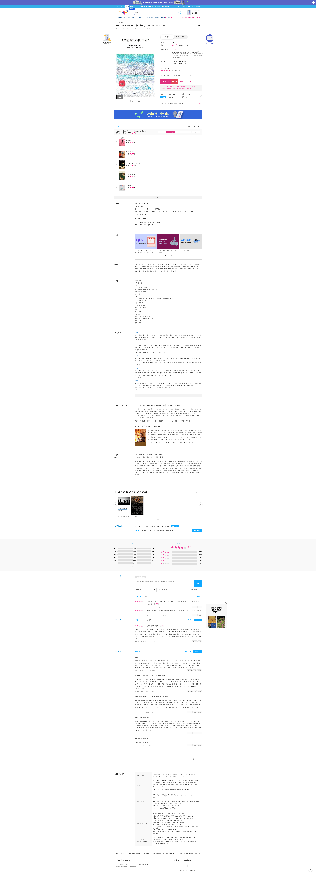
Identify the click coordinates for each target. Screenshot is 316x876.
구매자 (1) (138, 620)
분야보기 (120, 17)
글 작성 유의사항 (195, 589)
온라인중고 (148, 6)
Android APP (187, 94)
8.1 (170, 70)
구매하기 (119, 127)
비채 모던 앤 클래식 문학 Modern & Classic (156, 26)
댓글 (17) (153, 691)
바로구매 (174, 81)
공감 (200, 607)
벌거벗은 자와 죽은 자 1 (124, 516)
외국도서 (136, 6)
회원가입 (183, 6)
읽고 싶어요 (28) (146, 530)
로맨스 (189, 17)
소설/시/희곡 (143, 222)
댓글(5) (154, 641)
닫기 (313, 2)
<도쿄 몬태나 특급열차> (157, 421)
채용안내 (123, 853)
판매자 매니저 (168, 853)
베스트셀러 (127, 17)
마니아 (137, 530)
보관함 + (189, 81)
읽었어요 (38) (169, 530)
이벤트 (139, 17)
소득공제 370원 (188, 75)
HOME (117, 6)
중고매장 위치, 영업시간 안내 (188, 870)
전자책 (127, 6)
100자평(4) (175, 70)
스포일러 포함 (164, 589)
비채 (139, 29)
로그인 (179, 6)
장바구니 (198, 6)
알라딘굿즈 (142, 6)
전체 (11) (149, 620)
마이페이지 (188, 6)
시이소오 (137, 670)
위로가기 (310, 870)
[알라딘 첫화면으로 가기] (124, 12)
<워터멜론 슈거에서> (145, 421)
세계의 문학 (151, 222)
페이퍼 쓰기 (197, 651)
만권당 (131, 6)
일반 (183, 17)
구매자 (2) (138, 596)
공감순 (189, 620)
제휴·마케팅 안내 (160, 853)
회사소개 (118, 853)
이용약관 (128, 853)
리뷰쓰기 (198, 620)
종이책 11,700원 (180, 37)
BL (199, 17)
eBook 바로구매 (179, 132)
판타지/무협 (195, 17)
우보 (148, 607)
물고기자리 (137, 641)
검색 (178, 13)
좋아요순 (187, 651)
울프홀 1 (137, 516)
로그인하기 (175, 526)
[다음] (150, 66)
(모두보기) (187, 421)
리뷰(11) (181, 70)
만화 (186, 17)
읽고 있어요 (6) (158, 530)
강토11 (148, 615)
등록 (198, 583)
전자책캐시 (145, 17)
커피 (171, 6)
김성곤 (131, 29)
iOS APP (173, 94)
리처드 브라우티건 (119, 29)
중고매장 (154, 6)
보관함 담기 (196, 132)
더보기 (143, 323)
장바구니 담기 (165, 81)
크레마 (186, 97)
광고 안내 (185, 853)
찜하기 (199, 670)
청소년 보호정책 (145, 853)
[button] (165, 255)
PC (172, 97)
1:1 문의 (181, 865)
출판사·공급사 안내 (177, 853)
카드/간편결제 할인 (165, 75)
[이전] (119, 66)
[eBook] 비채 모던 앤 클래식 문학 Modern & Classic (131, 131)
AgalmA (137, 691)
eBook (136, 12)
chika (136, 733)
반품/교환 (179, 774)
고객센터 (193, 6)
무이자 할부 (177, 75)
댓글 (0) (163, 607)
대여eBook (156, 17)
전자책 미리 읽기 (136, 101)
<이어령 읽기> (183, 442)
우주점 (159, 6)
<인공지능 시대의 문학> (172, 442)
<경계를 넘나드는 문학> (159, 442)
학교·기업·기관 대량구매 (194, 853)
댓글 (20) (154, 670)
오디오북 (151, 17)
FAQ (194, 865)
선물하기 (182, 81)
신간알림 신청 (162, 132)
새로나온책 (134, 17)
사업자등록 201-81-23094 (130, 863)
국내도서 (122, 6)
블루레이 (167, 6)
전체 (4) (146, 596)
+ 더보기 (138, 638)
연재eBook (163, 17)
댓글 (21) (153, 712)
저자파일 (170, 405)
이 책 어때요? (197, 530)
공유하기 (199, 25)
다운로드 (163, 97)
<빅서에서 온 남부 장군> (171, 421)
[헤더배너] (193, 12)
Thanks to (195, 607)
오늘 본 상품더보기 (196, 759)
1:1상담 (174, 774)
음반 (163, 6)
